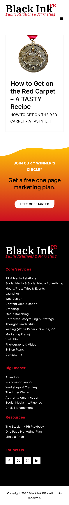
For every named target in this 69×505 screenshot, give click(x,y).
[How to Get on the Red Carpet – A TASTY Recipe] (34, 54)
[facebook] (9, 460)
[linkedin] (36, 460)
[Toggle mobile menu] (61, 18)
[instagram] (27, 460)
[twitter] (18, 460)
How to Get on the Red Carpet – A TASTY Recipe (33, 94)
